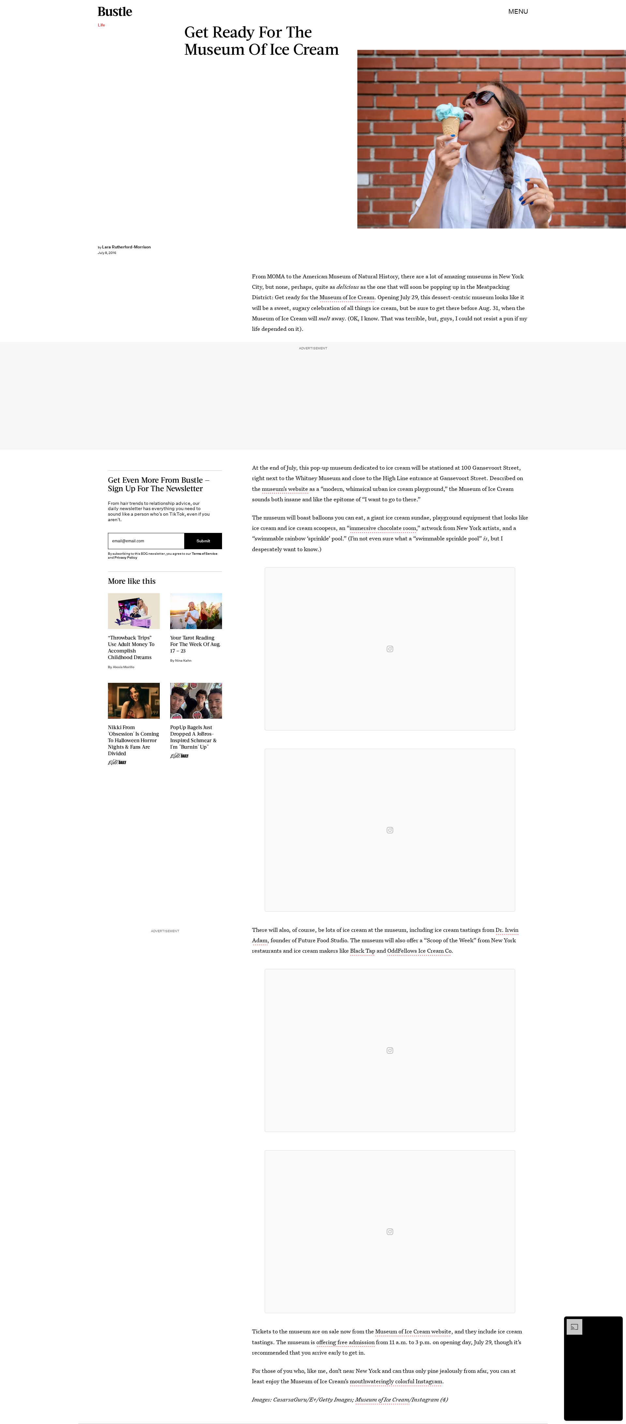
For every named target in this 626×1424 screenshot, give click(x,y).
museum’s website (285, 488)
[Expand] (571, 1322)
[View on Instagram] (390, 649)
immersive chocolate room (383, 528)
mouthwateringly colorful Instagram (396, 1381)
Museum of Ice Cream (347, 297)
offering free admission (345, 1342)
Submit (203, 541)
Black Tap (362, 950)
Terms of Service (204, 553)
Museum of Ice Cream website (413, 1331)
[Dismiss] (615, 1322)
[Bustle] (115, 11)
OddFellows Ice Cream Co (419, 950)
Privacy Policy (125, 557)
